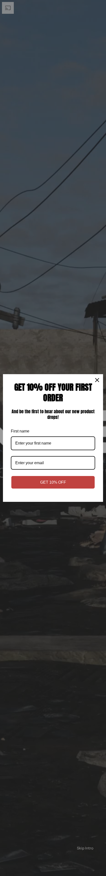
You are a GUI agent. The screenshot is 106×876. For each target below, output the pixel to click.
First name (20, 431)
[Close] (97, 380)
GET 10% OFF (53, 482)
